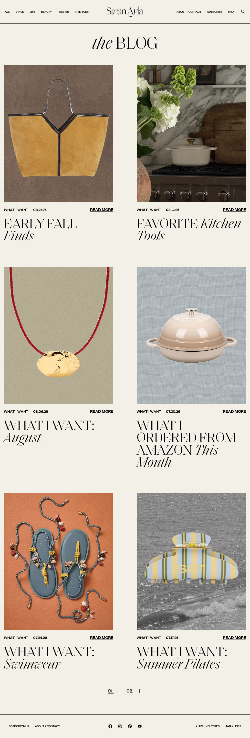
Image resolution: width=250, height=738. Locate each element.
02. (129, 691)
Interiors (82, 11)
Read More (101, 209)
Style (20, 11)
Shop (231, 11)
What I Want (16, 209)
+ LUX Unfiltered (208, 726)
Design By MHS (19, 726)
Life (32, 11)
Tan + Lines (233, 726)
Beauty (46, 11)
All (7, 11)
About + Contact (189, 11)
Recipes (63, 11)
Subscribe (214, 11)
